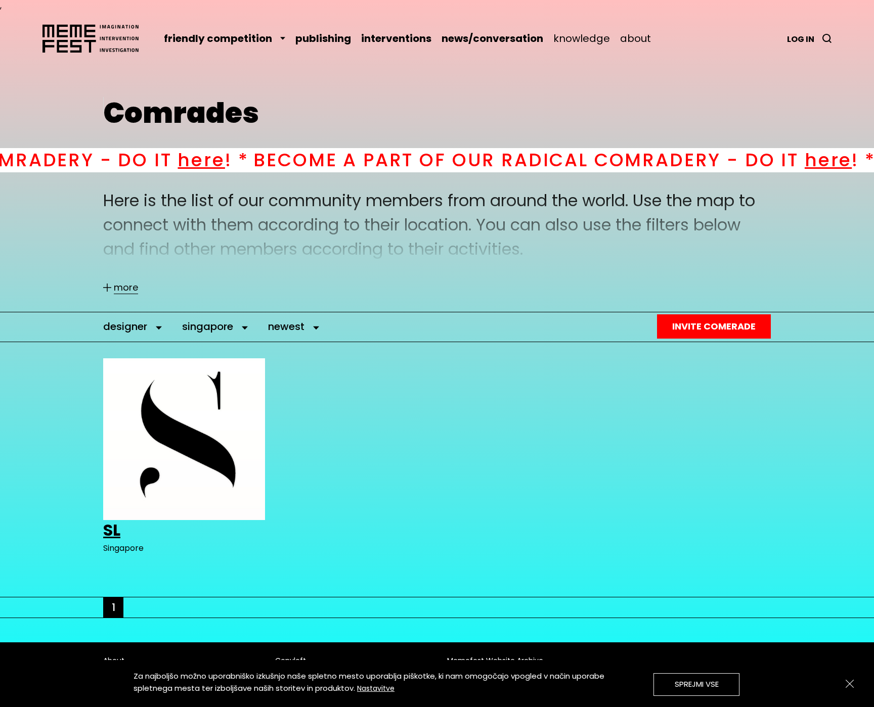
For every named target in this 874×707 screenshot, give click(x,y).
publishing (323, 38)
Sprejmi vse (697, 684)
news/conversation (492, 38)
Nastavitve (376, 688)
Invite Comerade (714, 326)
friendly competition (218, 38)
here (156, 160)
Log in (800, 39)
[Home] (95, 38)
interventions (396, 38)
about (635, 38)
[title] (827, 38)
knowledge (581, 38)
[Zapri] (850, 684)
